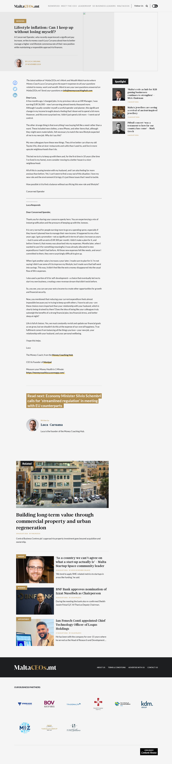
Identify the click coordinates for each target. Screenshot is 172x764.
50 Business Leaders (104, 6)
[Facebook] (16, 83)
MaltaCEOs (123, 6)
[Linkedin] (16, 96)
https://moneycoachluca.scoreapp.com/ (45, 372)
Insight (21, 556)
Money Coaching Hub (62, 355)
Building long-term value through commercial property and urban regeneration (55, 521)
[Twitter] (16, 89)
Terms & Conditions (117, 667)
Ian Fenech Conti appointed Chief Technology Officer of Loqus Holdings (80, 624)
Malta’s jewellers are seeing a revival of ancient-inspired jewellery (142, 110)
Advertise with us (136, 667)
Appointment (23, 619)
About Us (101, 667)
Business (21, 588)
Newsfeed (54, 6)
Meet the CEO (69, 6)
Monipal (47, 362)
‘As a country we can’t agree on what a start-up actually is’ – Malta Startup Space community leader (81, 562)
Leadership (84, 6)
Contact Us (152, 667)
